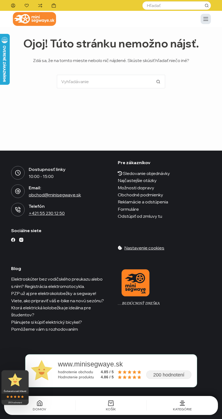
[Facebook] (13, 240)
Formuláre (128, 209)
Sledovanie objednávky (146, 173)
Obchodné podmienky (140, 194)
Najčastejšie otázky (137, 180)
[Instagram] (21, 240)
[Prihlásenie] (13, 6)
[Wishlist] (27, 6)
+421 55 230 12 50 (47, 213)
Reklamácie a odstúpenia (143, 201)
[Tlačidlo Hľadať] (207, 5)
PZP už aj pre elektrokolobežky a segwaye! (53, 293)
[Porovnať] (40, 6)
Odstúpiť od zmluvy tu (140, 216)
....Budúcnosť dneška (139, 303)
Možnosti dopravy (136, 187)
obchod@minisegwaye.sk (55, 194)
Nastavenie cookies (144, 248)
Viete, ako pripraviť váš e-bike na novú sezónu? (57, 300)
